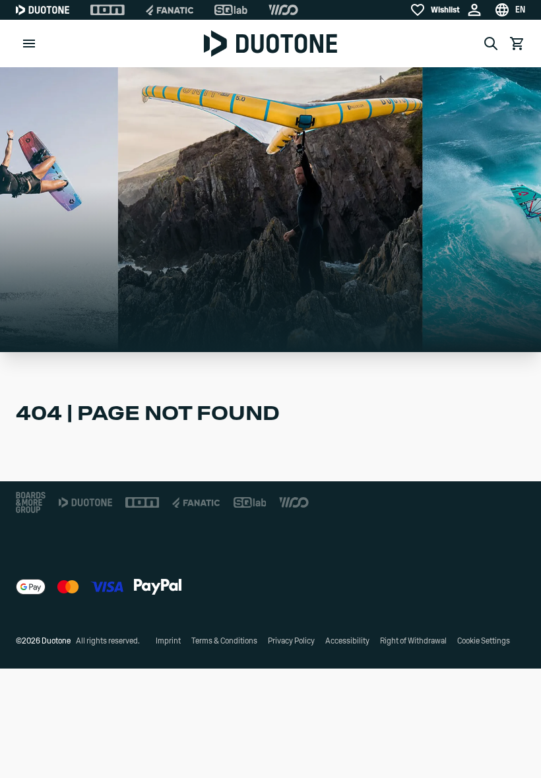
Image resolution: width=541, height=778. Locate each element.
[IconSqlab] (230, 10)
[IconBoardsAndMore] (31, 502)
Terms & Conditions (224, 641)
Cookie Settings (483, 641)
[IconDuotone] (42, 10)
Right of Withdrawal (413, 641)
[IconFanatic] (169, 10)
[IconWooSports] (283, 10)
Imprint (168, 641)
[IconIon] (107, 10)
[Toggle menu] (29, 43)
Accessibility (347, 641)
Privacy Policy (291, 641)
